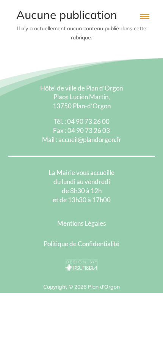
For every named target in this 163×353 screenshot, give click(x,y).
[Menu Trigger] (144, 16)
